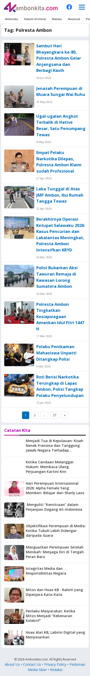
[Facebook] (69, 7)
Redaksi (56, 669)
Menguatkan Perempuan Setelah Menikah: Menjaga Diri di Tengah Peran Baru (55, 552)
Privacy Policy (55, 664)
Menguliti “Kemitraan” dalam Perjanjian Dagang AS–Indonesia (54, 507)
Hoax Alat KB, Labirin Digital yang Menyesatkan (55, 634)
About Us (12, 664)
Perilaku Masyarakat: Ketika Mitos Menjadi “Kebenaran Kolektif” (50, 616)
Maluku (57, 19)
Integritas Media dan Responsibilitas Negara (46, 571)
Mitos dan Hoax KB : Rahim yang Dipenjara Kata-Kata (54, 592)
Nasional (74, 19)
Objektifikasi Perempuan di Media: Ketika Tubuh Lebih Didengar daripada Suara (56, 530)
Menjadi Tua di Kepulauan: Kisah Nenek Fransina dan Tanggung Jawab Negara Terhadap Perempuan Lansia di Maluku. (54, 447)
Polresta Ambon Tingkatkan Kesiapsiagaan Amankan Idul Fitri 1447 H (60, 317)
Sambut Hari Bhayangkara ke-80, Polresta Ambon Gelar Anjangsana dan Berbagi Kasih (58, 58)
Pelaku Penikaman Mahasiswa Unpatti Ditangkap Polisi (56, 353)
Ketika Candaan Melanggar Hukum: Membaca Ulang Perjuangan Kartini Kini (50, 467)
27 (54, 415)
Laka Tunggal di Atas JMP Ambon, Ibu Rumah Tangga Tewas (60, 195)
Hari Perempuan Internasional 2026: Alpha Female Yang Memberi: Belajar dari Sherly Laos (55, 488)
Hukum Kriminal (35, 19)
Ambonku (11, 19)
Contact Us (32, 664)
